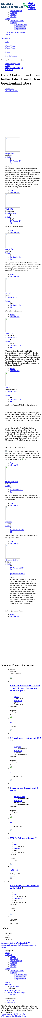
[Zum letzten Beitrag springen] (11, 719)
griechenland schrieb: (17, 574)
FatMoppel (14, 870)
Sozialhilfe (18, 701)
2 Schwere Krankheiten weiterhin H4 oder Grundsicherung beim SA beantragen (25, 688)
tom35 (16, 844)
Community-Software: (15, 943)
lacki (11, 772)
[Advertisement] (21, 115)
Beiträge (8, 157)
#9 (11, 570)
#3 (11, 259)
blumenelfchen (19, 797)
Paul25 (16, 894)
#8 (11, 532)
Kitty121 (13, 822)
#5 (11, 347)
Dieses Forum (10, 48)
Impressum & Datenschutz (10, 945)
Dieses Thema (6, 38)
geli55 (16, 697)
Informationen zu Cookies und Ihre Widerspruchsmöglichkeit (13, 1015)
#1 (11, 163)
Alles (7, 42)
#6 (11, 401)
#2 (11, 223)
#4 (11, 307)
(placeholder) (14, 987)
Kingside (17, 747)
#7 (11, 492)
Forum (7, 52)
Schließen (22, 1016)
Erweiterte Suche (11, 56)
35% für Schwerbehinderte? (23, 838)
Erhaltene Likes (10, 213)
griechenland (9, 89)
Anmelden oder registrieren (15, 32)
